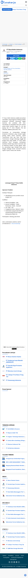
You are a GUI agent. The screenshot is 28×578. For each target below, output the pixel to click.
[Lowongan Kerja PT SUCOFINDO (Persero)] (3, 429)
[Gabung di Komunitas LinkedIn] (14, 562)
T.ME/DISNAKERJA (15, 223)
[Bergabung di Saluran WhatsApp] (19, 562)
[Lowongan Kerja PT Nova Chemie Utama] (3, 480)
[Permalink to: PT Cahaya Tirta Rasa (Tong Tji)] (3, 375)
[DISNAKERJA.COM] (9, 2)
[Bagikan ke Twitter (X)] (12, 58)
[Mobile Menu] (26, 2)
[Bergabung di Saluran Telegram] (17, 562)
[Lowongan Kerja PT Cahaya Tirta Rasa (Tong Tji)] (3, 544)
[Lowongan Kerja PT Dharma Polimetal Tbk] (3, 444)
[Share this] (8, 58)
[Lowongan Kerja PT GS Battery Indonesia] (3, 448)
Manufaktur (17, 68)
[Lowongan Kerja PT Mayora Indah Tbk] (3, 432)
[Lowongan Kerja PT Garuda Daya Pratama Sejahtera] (3, 484)
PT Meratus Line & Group (14, 371)
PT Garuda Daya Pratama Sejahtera (16, 484)
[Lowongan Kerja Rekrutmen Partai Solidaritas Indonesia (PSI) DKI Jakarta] (3, 495)
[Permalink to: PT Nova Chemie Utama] (3, 356)
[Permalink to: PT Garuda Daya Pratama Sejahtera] (3, 366)
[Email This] (24, 58)
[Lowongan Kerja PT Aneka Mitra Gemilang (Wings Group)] (3, 440)
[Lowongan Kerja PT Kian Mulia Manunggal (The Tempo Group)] (3, 491)
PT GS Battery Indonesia (13, 448)
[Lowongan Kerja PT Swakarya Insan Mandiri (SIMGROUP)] (3, 506)
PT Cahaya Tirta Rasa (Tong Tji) (15, 9)
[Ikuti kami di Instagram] (12, 562)
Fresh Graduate (7, 68)
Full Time (13, 68)
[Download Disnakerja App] (9, 562)
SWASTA (10, 69)
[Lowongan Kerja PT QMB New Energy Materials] (3, 548)
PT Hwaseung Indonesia (13, 380)
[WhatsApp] (20, 58)
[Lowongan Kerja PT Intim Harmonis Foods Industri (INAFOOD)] (3, 518)
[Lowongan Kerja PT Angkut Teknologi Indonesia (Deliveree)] (3, 436)
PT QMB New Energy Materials (14, 548)
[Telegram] (16, 58)
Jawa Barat (6, 73)
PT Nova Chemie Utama (13, 357)
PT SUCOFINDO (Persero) (13, 429)
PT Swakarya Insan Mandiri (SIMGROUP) (17, 506)
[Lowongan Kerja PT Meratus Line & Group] (3, 540)
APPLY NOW (16, 55)
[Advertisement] (14, 27)
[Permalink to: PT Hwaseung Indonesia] (3, 380)
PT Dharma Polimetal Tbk (13, 444)
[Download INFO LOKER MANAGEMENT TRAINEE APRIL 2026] (3, 462)
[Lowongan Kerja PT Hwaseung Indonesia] (3, 488)
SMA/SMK (6, 69)
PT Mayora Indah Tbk (12, 433)
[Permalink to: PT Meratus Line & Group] (3, 371)
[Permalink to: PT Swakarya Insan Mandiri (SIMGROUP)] (3, 361)
